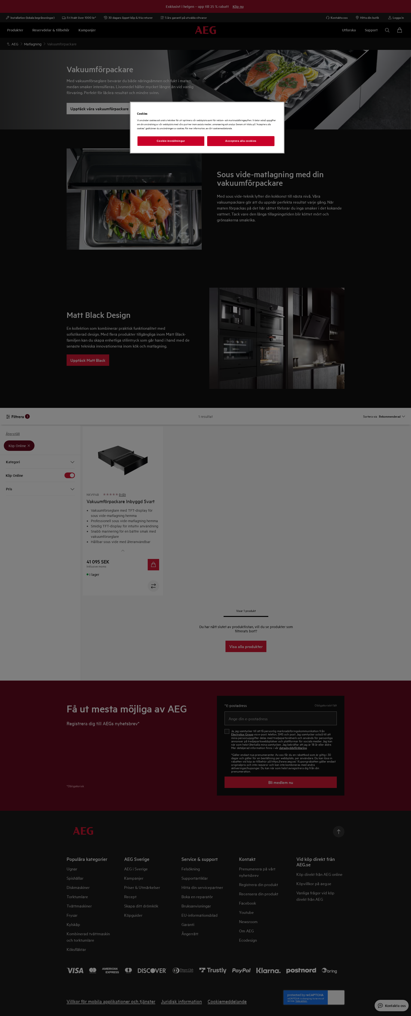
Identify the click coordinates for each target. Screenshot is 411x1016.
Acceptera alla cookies (240, 140)
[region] (207, 128)
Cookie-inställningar (171, 140)
